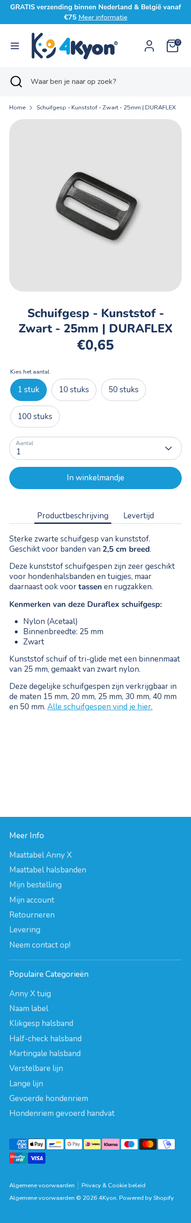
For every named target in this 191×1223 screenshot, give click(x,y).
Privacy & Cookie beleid (114, 1185)
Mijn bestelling (35, 884)
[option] (95, 205)
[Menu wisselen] (15, 46)
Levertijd (138, 515)
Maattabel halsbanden (47, 870)
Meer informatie (102, 17)
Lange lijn (26, 1083)
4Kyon (107, 1198)
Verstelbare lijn (36, 1068)
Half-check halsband (45, 1038)
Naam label (28, 1008)
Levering (24, 929)
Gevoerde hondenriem (48, 1098)
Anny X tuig (30, 993)
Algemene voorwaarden (42, 1185)
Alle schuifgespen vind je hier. (100, 706)
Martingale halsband (45, 1053)
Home (17, 108)
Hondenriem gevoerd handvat (62, 1113)
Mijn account (31, 900)
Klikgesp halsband (41, 1023)
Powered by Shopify (146, 1198)
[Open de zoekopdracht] (15, 81)
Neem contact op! (39, 945)
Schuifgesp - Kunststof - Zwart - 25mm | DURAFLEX (106, 108)
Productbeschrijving (72, 515)
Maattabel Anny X (40, 855)
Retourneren (32, 915)
